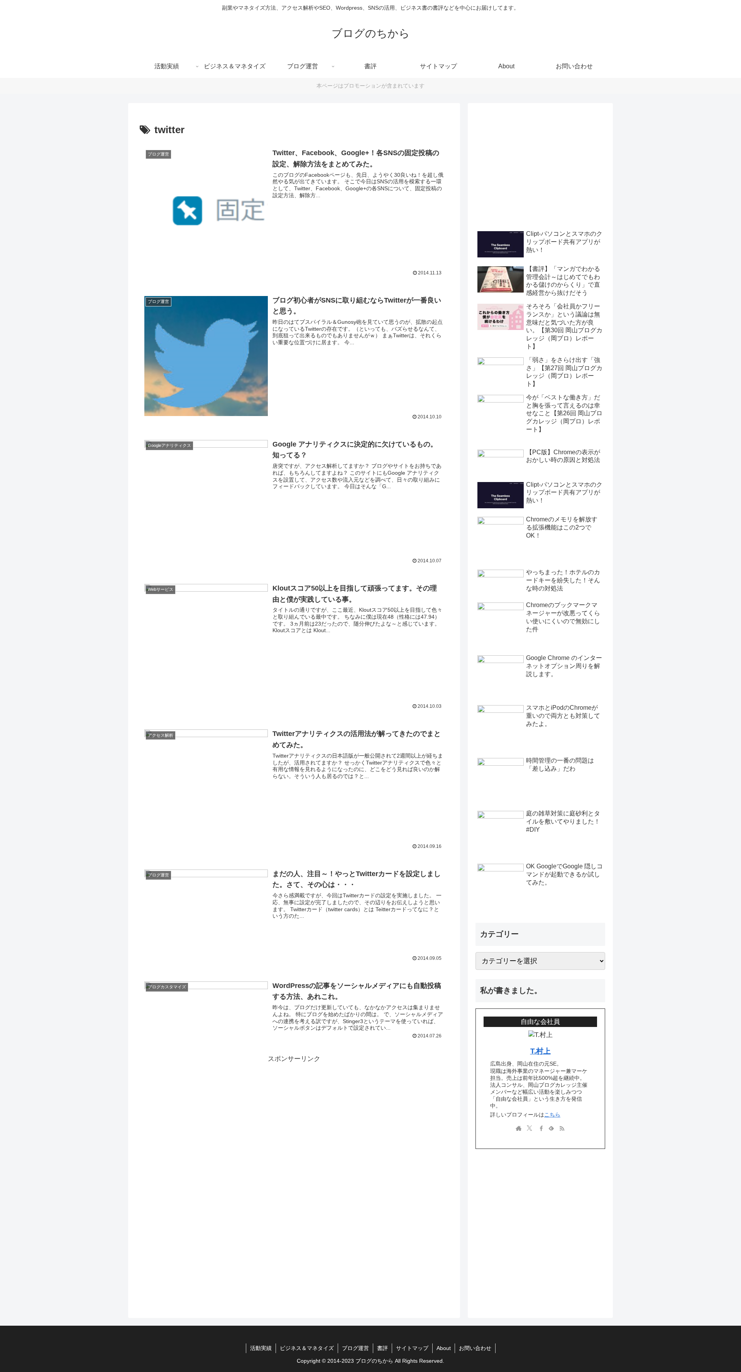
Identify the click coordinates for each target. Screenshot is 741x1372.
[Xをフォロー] (529, 1128)
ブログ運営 (355, 1348)
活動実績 (261, 1348)
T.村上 (540, 1051)
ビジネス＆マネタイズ (307, 1348)
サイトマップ (412, 1348)
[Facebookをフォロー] (540, 1128)
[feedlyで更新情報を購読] (551, 1128)
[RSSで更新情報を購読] (562, 1128)
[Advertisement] (294, 1119)
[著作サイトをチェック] (518, 1128)
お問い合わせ (475, 1348)
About (443, 1348)
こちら (552, 1114)
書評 (382, 1348)
